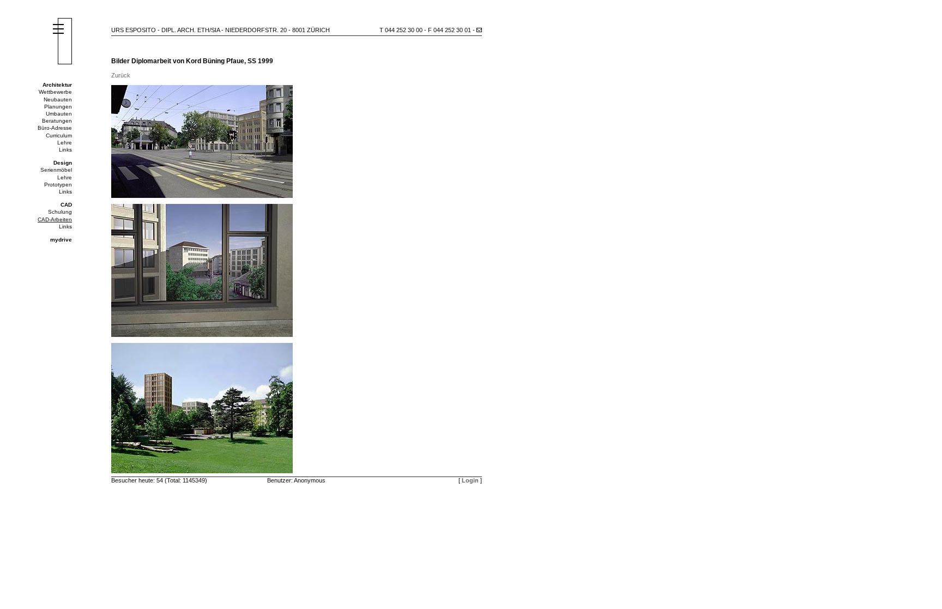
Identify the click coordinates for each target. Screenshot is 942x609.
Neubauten (58, 99)
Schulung (60, 212)
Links (65, 150)
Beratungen (57, 121)
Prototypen (58, 185)
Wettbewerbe (55, 92)
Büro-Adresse (55, 128)
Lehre (64, 143)
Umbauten (59, 114)
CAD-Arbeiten (55, 219)
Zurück (120, 75)
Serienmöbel (56, 170)
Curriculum (59, 135)
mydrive (61, 240)
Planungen (58, 107)
